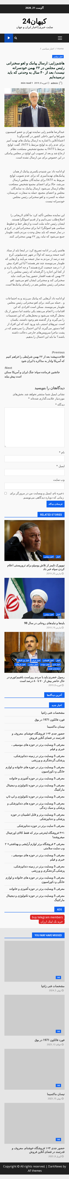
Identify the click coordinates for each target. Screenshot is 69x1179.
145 (58, 977)
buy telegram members (47, 917)
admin (54, 82)
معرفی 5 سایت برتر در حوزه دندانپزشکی (41, 826)
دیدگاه (60, 404)
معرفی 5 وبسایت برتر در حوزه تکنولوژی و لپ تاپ (35, 796)
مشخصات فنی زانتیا (53, 712)
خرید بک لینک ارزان (52, 921)
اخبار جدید (56, 664)
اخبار (58, 556)
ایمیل (60, 466)
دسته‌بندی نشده (54, 668)
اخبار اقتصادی (48, 660)
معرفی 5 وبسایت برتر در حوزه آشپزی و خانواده (37, 778)
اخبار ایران (36, 660)
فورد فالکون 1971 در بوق (50, 719)
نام (62, 452)
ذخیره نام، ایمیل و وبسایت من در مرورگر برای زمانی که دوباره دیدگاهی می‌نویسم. (37, 495)
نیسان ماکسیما (56, 726)
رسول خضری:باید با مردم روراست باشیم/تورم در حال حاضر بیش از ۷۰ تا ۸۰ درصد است (34, 652)
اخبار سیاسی (58, 56)
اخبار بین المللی (23, 660)
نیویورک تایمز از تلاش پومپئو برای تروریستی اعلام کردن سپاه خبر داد (34, 540)
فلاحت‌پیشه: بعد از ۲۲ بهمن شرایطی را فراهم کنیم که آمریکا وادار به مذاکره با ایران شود (35, 356)
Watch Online (8, 38)
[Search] (16, 38)
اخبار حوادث (45, 664)
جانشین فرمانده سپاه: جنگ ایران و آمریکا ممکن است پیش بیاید (32, 372)
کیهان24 (34, 21)
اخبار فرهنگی (20, 664)
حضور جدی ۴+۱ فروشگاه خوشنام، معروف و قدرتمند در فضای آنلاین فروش (34, 1123)
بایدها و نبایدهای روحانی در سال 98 (34, 598)
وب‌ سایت (59, 480)
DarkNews (55, 1166)
